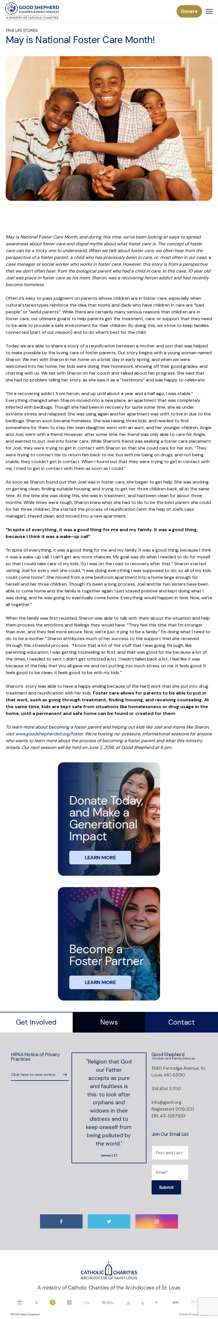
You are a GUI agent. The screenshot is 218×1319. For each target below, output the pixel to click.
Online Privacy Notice (193, 1314)
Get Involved (36, 1022)
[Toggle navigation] (209, 11)
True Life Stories (22, 30)
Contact (181, 1022)
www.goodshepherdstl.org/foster (49, 734)
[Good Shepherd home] (32, 11)
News (109, 1022)
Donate (189, 11)
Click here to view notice (33, 1074)
